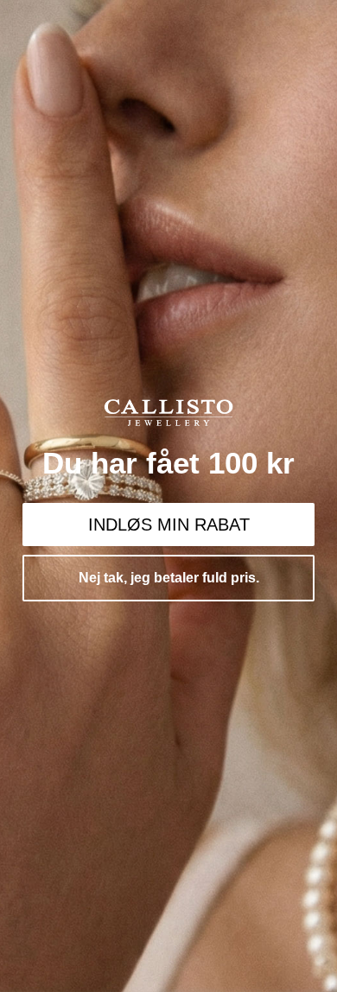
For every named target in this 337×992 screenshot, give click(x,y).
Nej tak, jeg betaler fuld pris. (169, 577)
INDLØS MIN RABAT (169, 524)
